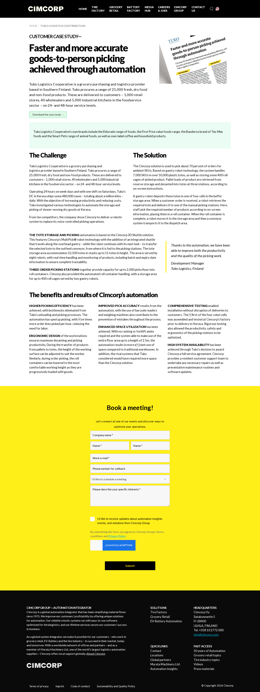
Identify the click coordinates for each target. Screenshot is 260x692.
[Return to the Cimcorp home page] (45, 8)
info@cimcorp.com (206, 635)
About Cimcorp (95, 653)
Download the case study (47, 114)
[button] (211, 9)
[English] (217, 9)
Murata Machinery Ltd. (165, 664)
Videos (198, 664)
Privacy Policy (117, 536)
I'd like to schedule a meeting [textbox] (109, 479)
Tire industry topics (207, 660)
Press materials (204, 669)
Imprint (60, 686)
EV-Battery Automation (166, 621)
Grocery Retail (160, 617)
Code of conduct (80, 686)
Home (33, 25)
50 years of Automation (209, 651)
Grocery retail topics (207, 655)
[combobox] (130, 479)
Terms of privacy (39, 686)
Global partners (160, 660)
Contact (155, 651)
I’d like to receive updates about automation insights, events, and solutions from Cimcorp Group (130, 521)
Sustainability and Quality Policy (116, 686)
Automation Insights (164, 669)
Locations (156, 655)
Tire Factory (158, 612)
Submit (130, 565)
